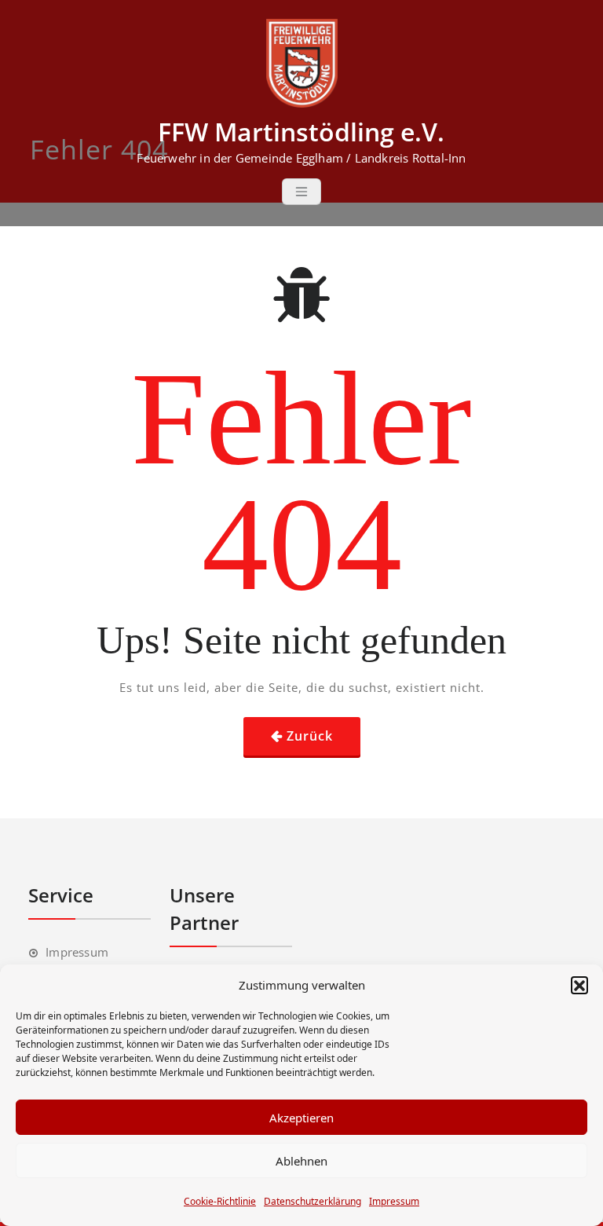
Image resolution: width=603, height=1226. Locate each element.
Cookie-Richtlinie (220, 1201)
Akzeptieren (301, 1117)
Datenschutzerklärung (312, 1201)
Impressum (394, 1201)
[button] (579, 985)
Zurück (310, 736)
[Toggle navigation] (301, 191)
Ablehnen (301, 1161)
